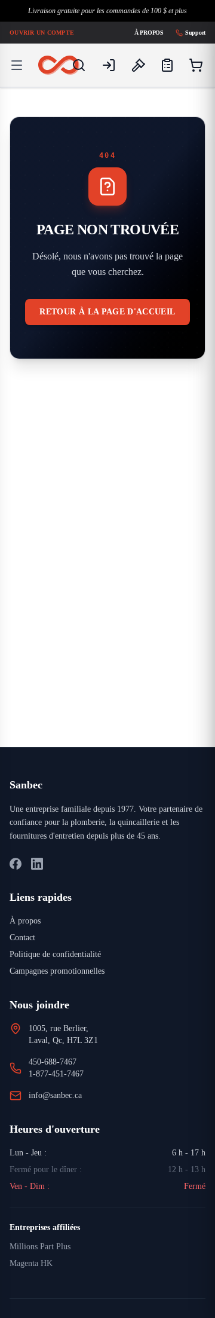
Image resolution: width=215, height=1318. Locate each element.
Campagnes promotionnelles (66, 985)
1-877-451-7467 (61, 1087)
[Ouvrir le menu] (17, 65)
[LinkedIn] (37, 877)
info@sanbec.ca (61, 1109)
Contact (25, 951)
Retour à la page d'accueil (107, 318)
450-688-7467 (58, 1076)
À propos (143, 32)
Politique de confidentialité (62, 968)
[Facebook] (16, 877)
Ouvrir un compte (43, 32)
